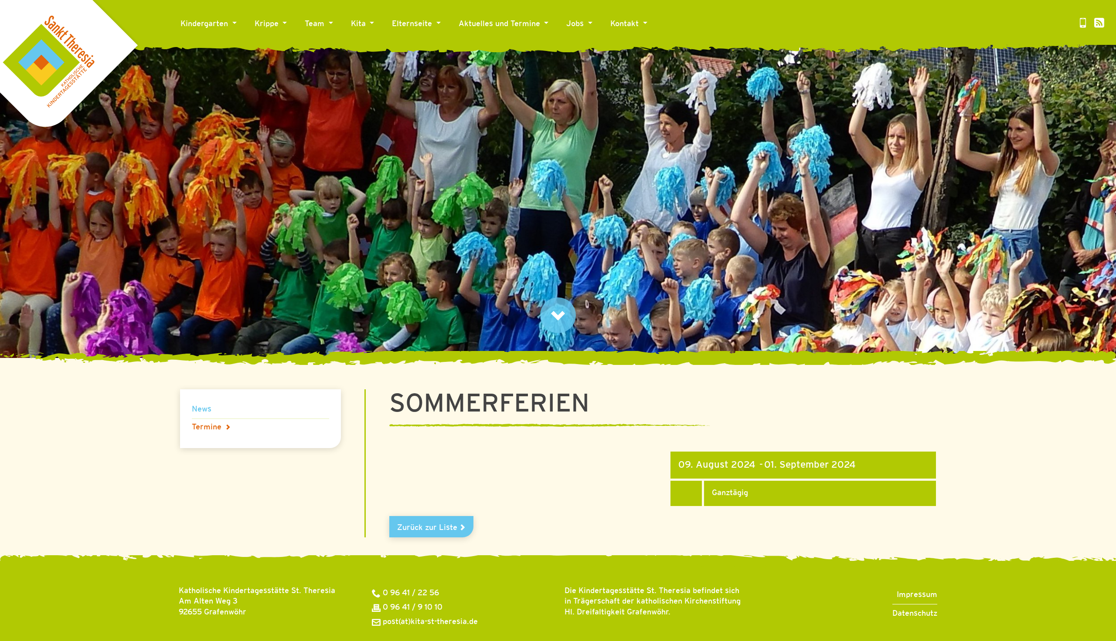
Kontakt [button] (625, 23)
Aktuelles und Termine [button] (500, 23)
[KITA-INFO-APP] (1083, 24)
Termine (206, 427)
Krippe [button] (268, 23)
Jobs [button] (576, 23)
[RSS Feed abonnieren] (1099, 24)
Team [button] (316, 23)
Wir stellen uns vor (343, 49)
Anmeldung (416, 49)
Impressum (917, 594)
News (472, 49)
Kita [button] (359, 23)
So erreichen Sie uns (651, 49)
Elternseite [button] (413, 23)
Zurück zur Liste (428, 527)
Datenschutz (914, 613)
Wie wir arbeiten (385, 49)
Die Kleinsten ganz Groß (302, 49)
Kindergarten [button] (205, 23)
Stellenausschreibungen (613, 49)
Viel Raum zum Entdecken (231, 49)
